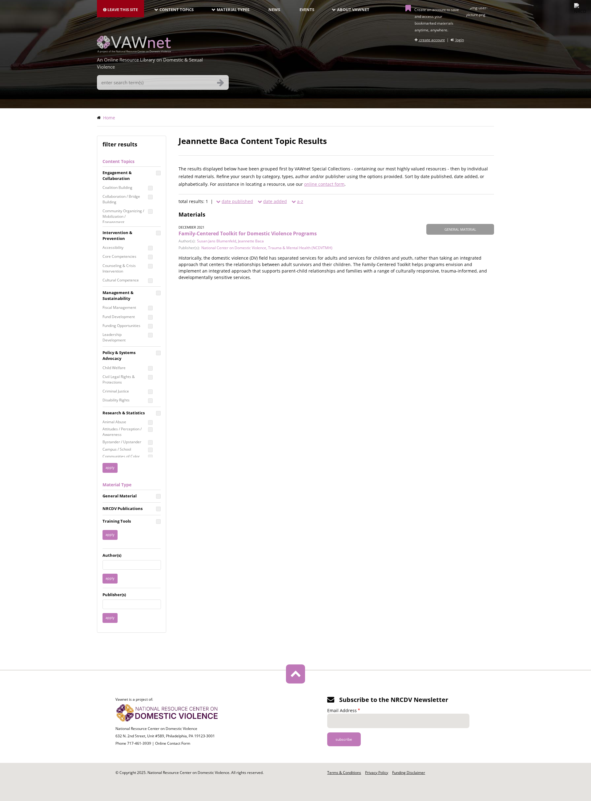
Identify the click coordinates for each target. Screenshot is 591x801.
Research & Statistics (124, 413)
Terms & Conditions (344, 772)
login (459, 39)
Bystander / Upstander (122, 441)
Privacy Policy (376, 772)
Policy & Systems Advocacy (119, 355)
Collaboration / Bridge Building (121, 199)
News (274, 9)
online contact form (324, 184)
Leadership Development (114, 337)
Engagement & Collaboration (117, 175)
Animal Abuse (114, 421)
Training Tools (117, 521)
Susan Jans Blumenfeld (216, 241)
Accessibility (113, 247)
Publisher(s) (114, 594)
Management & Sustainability (118, 295)
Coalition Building (117, 187)
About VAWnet (353, 9)
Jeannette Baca (251, 241)
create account (431, 39)
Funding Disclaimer (408, 772)
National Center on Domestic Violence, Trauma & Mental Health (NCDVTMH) (266, 247)
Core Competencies (119, 256)
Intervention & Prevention (117, 235)
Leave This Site (122, 9)
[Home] (134, 51)
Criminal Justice (116, 391)
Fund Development (119, 316)
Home (109, 118)
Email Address (342, 710)
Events (307, 9)
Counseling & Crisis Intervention (119, 268)
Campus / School (117, 449)
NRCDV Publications (123, 508)
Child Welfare (114, 367)
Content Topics (176, 9)
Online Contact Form (172, 743)
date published (237, 201)
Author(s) (112, 555)
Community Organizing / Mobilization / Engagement (123, 216)
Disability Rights (116, 400)
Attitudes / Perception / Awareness (122, 431)
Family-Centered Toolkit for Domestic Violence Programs (248, 233)
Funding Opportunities (121, 325)
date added (275, 201)
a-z (300, 201)
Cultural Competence (121, 280)
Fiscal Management (119, 307)
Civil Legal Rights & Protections (119, 379)
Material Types (233, 9)
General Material (120, 496)
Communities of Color (121, 456)
